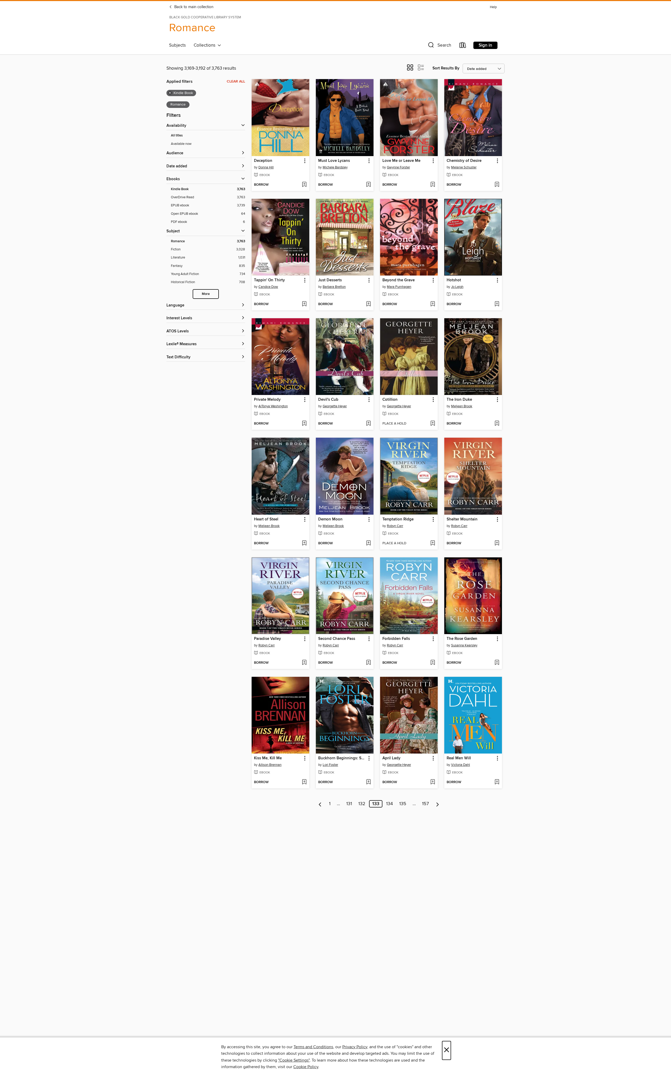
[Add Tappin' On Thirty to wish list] (304, 304)
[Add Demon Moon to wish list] (368, 543)
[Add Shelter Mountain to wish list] (497, 543)
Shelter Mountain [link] (462, 519)
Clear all (236, 81)
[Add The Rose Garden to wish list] (497, 663)
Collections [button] (206, 45)
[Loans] (463, 46)
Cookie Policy (305, 1066)
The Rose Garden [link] (462, 638)
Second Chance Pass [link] (336, 638)
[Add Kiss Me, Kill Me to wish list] (304, 782)
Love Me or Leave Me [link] (401, 160)
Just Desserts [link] (330, 280)
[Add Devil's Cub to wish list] (368, 423)
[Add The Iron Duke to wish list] (497, 423)
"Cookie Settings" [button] (294, 1060)
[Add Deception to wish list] (304, 185)
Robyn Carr (395, 526)
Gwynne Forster (398, 167)
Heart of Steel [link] (266, 519)
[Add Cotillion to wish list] (432, 423)
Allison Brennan (270, 765)
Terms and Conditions (313, 1047)
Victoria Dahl (460, 765)
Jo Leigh (457, 287)
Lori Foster (330, 765)
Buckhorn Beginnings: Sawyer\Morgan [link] (342, 758)
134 (389, 804)
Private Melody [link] (267, 399)
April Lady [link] (391, 758)
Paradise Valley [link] (267, 638)
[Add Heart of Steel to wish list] (304, 543)
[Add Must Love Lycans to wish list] (368, 185)
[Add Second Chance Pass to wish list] (368, 663)
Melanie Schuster (464, 167)
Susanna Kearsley (464, 645)
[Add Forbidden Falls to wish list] (432, 663)
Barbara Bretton (334, 287)
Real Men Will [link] (459, 758)
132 (361, 804)
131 (349, 804)
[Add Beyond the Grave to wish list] (432, 304)
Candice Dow (268, 287)
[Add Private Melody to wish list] (304, 423)
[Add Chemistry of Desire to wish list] (497, 185)
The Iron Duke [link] (459, 399)
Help (493, 7)
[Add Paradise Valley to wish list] (304, 663)
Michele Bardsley (335, 167)
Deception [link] (263, 160)
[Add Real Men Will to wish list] (497, 782)
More (206, 294)
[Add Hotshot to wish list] (497, 304)
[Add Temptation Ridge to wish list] (432, 543)
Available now (181, 144)
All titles (177, 135)
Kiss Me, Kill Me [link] (268, 758)
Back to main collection (193, 7)
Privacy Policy (354, 1047)
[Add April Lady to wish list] (432, 782)
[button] (439, 46)
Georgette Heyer (335, 406)
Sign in (485, 45)
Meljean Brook (461, 406)
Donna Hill (266, 167)
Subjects (177, 45)
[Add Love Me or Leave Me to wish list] (432, 185)
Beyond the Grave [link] (398, 280)
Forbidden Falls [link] (396, 638)
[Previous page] (320, 804)
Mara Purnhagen (399, 287)
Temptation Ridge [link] (398, 519)
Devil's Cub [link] (328, 399)
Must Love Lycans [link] (334, 160)
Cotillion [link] (390, 399)
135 (402, 804)
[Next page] (437, 804)
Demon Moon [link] (330, 519)
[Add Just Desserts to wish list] (368, 304)
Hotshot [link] (454, 280)
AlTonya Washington (273, 406)
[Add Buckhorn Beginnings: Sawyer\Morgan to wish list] (368, 782)
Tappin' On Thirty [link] (269, 280)
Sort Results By (445, 68)
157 (425, 804)
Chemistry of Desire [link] (464, 160)
